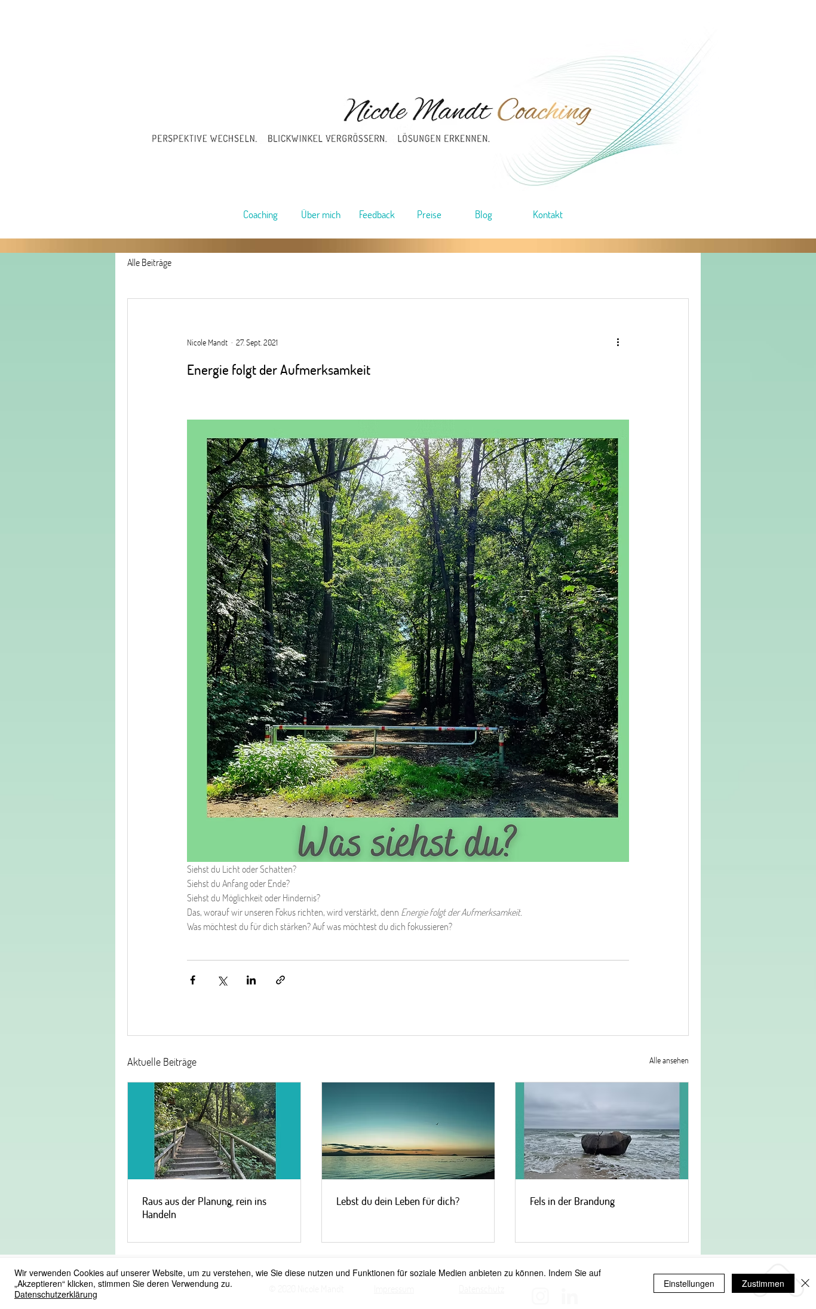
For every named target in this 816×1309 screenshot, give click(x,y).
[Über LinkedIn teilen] (251, 980)
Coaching (260, 214)
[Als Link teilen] (280, 980)
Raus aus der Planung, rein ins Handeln (204, 1207)
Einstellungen (689, 1283)
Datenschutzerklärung (55, 1294)
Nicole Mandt (207, 342)
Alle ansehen (669, 1060)
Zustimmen (763, 1283)
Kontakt (548, 214)
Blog (483, 214)
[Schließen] (805, 1283)
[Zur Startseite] (437, 105)
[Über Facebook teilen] (192, 980)
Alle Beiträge (149, 262)
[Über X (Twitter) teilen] (222, 980)
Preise (429, 214)
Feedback (377, 214)
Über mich (320, 214)
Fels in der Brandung (572, 1200)
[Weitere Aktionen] (622, 342)
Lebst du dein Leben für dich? (397, 1200)
